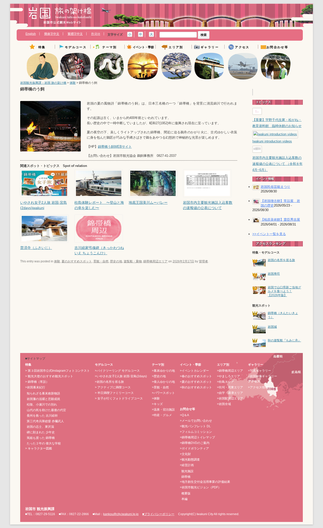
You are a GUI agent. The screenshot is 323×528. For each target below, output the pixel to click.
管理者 (203, 261)
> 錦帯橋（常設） (37, 382)
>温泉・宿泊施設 (163, 409)
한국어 (95, 34)
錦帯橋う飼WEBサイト (115, 146)
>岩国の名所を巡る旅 (109, 382)
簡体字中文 (51, 34)
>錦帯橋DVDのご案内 (194, 443)
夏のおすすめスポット (77, 261)
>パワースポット (163, 393)
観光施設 (187, 471)
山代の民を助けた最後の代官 (46, 410)
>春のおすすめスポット (196, 376)
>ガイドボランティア (194, 448)
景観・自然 (101, 261)
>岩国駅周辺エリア (230, 398)
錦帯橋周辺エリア (155, 261)
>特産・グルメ (162, 415)
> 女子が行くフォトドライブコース (119, 398)
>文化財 (185, 454)
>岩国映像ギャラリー (262, 376)
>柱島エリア (225, 382)
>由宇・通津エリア (230, 393)
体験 (73, 83)
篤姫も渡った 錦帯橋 (41, 438)
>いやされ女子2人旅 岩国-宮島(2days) (121, 376)
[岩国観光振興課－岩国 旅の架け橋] (60, 17)
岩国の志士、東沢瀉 (40, 427)
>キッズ (157, 404)
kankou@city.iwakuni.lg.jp (121, 514)
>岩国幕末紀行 (35, 387)
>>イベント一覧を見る (269, 234)
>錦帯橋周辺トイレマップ (197, 437)
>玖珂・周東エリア (230, 387)
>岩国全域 (224, 404)
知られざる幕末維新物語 (43, 393)
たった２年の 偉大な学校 (44, 443)
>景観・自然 (160, 387)
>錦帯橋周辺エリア (230, 370)
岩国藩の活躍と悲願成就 (43, 399)
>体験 (156, 398)
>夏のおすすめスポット (196, 382)
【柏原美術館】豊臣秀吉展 (280, 219)
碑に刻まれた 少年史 (41, 432)
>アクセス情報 (258, 387)
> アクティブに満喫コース (113, 387)
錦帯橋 (186, 477)
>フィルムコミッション (196, 432)
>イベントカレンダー (194, 370)
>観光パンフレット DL (195, 426)
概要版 (186, 493)
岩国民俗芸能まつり (275, 187)
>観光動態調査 (190, 459)
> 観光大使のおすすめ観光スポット (49, 376)
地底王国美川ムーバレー (148, 202)
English (30, 34)
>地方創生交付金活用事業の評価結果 (205, 482)
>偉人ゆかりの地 (163, 382)
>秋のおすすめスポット (196, 387)
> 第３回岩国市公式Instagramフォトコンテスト (57, 370)
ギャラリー (210, 47)
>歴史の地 (159, 376)
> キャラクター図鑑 (38, 448)
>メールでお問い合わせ (196, 420)
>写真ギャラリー (259, 370)
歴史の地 (116, 261)
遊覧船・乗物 (133, 261)
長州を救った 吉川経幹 (42, 415)
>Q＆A (184, 415)
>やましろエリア (228, 376)
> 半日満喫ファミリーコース (114, 393)
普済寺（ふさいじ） (36, 248)
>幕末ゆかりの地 (163, 370)
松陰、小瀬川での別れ (42, 404)
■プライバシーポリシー (158, 514)
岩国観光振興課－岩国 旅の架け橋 (43, 83)
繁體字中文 (75, 34)
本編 (184, 499)
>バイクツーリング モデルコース (117, 370)
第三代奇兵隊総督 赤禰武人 (45, 421)
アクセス (242, 47)
